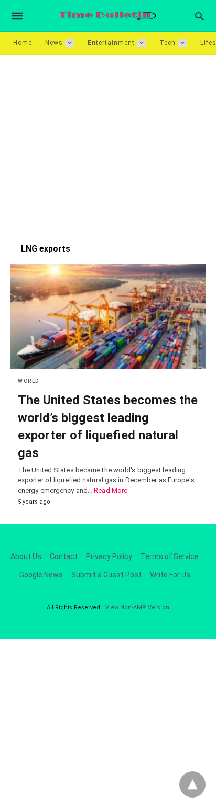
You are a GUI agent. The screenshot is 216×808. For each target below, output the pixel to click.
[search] (199, 16)
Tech (167, 43)
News (54, 43)
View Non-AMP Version (137, 607)
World (28, 381)
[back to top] (192, 784)
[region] (108, 143)
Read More (110, 490)
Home (22, 43)
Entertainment (111, 43)
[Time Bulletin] (107, 16)
